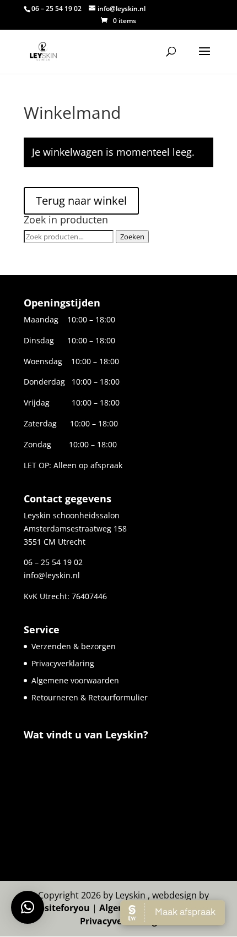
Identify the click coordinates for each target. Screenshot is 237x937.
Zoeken (132, 237)
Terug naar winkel (81, 200)
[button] (27, 907)
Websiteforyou (58, 908)
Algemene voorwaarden (75, 680)
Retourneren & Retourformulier (89, 697)
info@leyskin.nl (52, 575)
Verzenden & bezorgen (73, 646)
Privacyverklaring (62, 663)
